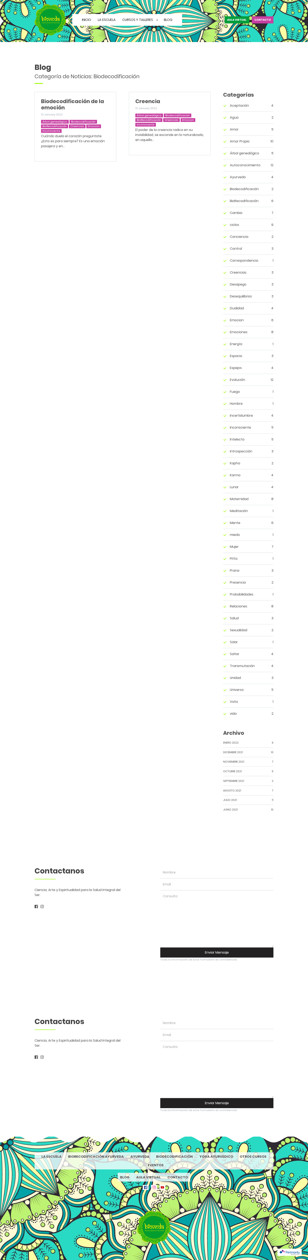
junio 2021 (230, 809)
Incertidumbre (241, 415)
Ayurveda (238, 177)
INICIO (86, 19)
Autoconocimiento (245, 165)
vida (233, 713)
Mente (235, 522)
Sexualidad (238, 630)
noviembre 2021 (233, 761)
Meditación (239, 510)
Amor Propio (240, 141)
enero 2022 (231, 742)
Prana (234, 570)
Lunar (234, 487)
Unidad (235, 677)
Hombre (236, 403)
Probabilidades (241, 594)
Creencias (77, 126)
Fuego (235, 391)
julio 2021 (230, 800)
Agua (234, 117)
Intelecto (237, 439)
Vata (234, 701)
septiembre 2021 (233, 781)
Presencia (238, 582)
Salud (234, 618)
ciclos (234, 224)
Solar (234, 642)
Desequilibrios (241, 296)
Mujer (234, 546)
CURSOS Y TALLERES (138, 19)
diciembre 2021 (233, 752)
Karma (235, 475)
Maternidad (239, 499)
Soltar (234, 654)
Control (236, 248)
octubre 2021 (232, 771)
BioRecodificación (55, 126)
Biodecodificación (83, 121)
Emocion (94, 126)
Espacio (236, 355)
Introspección (241, 451)
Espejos (236, 367)
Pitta (233, 558)
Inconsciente (51, 131)
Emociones (238, 332)
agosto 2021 (232, 790)
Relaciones (238, 606)
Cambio (236, 212)
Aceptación (239, 105)
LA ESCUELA (107, 19)
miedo (235, 534)
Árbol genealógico (55, 121)
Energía (236, 344)
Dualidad (237, 308)
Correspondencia (244, 260)
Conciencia (239, 236)
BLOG (168, 19)
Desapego (238, 284)
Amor (234, 129)
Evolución (237, 379)
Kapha (235, 463)
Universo (237, 689)
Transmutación (242, 665)
